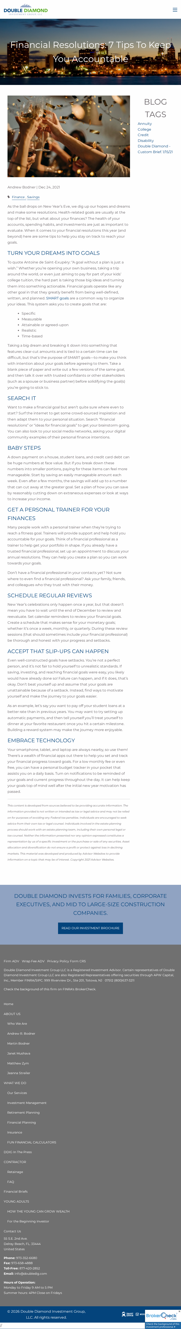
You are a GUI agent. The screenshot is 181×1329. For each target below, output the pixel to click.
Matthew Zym (18, 1063)
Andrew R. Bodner (21, 1034)
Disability (146, 141)
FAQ (10, 1182)
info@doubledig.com (31, 1274)
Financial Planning (21, 1122)
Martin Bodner (18, 1043)
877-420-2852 (29, 1268)
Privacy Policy (58, 961)
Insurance (14, 1132)
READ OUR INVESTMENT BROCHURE (90, 928)
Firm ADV (11, 961)
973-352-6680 (26, 1258)
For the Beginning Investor (28, 1221)
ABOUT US (12, 1014)
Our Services (17, 1093)
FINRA (29, 980)
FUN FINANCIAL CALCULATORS (31, 1142)
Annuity (145, 124)
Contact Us (12, 1231)
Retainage (15, 1172)
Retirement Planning (23, 1113)
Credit (143, 135)
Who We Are (17, 1024)
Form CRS (78, 961)
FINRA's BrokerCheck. (79, 989)
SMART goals (57, 298)
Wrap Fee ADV (33, 961)
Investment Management (27, 1103)
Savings (33, 197)
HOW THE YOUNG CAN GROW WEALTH (38, 1211)
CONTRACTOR (15, 1162)
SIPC (39, 980)
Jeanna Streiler (18, 1073)
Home (8, 1004)
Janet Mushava (18, 1053)
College (144, 129)
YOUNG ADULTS (16, 1201)
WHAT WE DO (15, 1083)
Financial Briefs (16, 1192)
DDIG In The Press (18, 1152)
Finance (18, 197)
